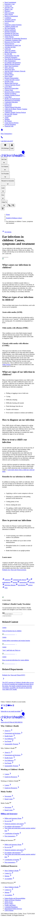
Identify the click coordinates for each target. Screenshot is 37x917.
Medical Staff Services (11, 83)
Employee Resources (11, 777)
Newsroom (8, 796)
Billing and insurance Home (13, 818)
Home (8, 214)
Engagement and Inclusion (12, 733)
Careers (7, 774)
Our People (8, 741)
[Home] (18, 154)
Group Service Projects (11, 123)
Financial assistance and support (14, 824)
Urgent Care (8, 6)
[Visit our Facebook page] (2, 706)
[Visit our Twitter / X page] (4, 706)
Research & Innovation (11, 88)
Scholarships (8, 110)
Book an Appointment (11, 16)
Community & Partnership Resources (16, 38)
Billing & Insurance (10, 52)
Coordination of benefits (12, 833)
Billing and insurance (9, 814)
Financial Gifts (9, 126)
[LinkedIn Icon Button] (6, 257)
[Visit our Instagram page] (6, 706)
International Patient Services (13, 908)
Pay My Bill (8, 54)
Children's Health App (11, 26)
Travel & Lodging (10, 50)
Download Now (9, 21)
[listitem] (18, 631)
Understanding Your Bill (12, 55)
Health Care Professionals (12, 98)
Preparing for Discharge (12, 35)
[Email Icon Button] (7, 257)
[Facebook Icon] (4, 257)
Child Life (8, 49)
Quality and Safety (10, 905)
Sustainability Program (11, 744)
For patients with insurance (13, 62)
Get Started (8, 116)
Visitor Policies (9, 37)
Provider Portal (9, 74)
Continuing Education (11, 102)
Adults (7, 117)
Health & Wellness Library (14, 218)
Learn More (8, 86)
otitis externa (6, 364)
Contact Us (8, 873)
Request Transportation (11, 78)
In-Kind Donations (10, 124)
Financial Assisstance (11, 57)
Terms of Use (9, 902)
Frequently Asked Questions (13, 25)
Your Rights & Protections (12, 59)
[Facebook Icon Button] (4, 257)
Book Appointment (10, 2)
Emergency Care (10, 4)
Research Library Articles (12, 92)
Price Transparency (10, 61)
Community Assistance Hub (13, 40)
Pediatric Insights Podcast (12, 95)
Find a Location (9, 12)
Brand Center (9, 799)
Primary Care (9, 9)
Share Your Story (10, 69)
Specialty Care (9, 7)
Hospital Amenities (10, 31)
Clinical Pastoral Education (13, 107)
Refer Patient (8, 73)
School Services (9, 43)
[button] (18, 747)
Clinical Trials (9, 90)
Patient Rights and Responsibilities (15, 898)
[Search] (13, 205)
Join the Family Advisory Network (15, 71)
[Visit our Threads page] (13, 706)
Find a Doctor (9, 14)
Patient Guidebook (10, 30)
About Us (7, 730)
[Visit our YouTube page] (9, 706)
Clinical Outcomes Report (12, 85)
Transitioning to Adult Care (13, 45)
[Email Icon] (7, 257)
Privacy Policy (9, 903)
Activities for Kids (10, 47)
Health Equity (9, 736)
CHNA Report (9, 910)
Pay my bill (8, 821)
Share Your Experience (11, 66)
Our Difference (9, 738)
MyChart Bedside (10, 28)
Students (7, 119)
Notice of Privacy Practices (13, 900)
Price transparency (10, 836)
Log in (7, 23)
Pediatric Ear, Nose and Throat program (14, 570)
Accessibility (8, 878)
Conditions (8, 18)
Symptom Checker (10, 19)
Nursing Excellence (10, 93)
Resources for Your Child (12, 42)
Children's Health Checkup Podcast (15, 112)
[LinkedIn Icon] (6, 257)
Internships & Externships (12, 100)
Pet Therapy (8, 121)
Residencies (8, 105)
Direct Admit (8, 76)
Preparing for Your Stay (12, 33)
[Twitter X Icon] (3, 257)
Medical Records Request (12, 64)
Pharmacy (8, 11)
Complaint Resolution (11, 907)
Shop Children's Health (11, 870)
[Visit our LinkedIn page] (11, 706)
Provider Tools (9, 81)
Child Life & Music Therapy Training (16, 109)
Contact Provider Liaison (12, 80)
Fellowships (8, 104)
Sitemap (7, 876)
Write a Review (9, 68)
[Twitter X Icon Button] (3, 257)
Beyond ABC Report (11, 114)
